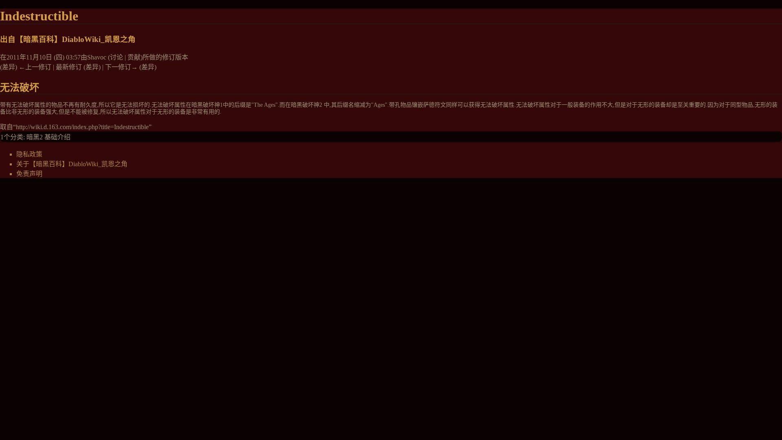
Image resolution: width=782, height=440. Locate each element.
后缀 (240, 105)
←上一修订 (35, 67)
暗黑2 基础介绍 (48, 137)
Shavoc (96, 57)
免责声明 (29, 173)
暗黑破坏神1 (207, 105)
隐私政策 (29, 154)
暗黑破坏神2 (306, 105)
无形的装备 (651, 105)
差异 (8, 67)
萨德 (429, 105)
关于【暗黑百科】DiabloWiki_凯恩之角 (71, 164)
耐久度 (88, 105)
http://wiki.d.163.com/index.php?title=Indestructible (82, 126)
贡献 (134, 57)
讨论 (116, 57)
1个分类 (11, 137)
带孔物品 (400, 105)
